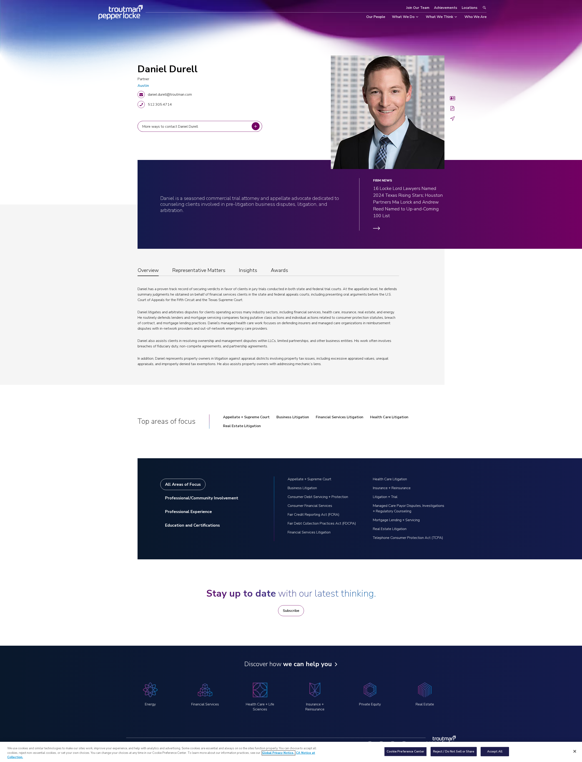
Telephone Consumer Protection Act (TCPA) (408, 537)
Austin (143, 85)
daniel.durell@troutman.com (170, 94)
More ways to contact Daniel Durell (171, 126)
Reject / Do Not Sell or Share (453, 751)
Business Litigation (292, 417)
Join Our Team (417, 7)
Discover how (288, 664)
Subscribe (291, 610)
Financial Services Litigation (339, 417)
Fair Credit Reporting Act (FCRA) (313, 514)
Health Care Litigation (389, 417)
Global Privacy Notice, (278, 753)
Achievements (445, 7)
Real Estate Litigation (242, 425)
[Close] (575, 751)
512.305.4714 (160, 104)
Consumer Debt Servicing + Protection (318, 496)
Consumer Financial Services (310, 505)
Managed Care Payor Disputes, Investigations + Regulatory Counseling (408, 508)
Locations (469, 7)
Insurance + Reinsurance (392, 488)
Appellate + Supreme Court (246, 417)
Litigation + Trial (385, 496)
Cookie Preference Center (405, 751)
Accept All (494, 751)
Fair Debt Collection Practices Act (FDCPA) (322, 523)
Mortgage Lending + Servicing (396, 520)
